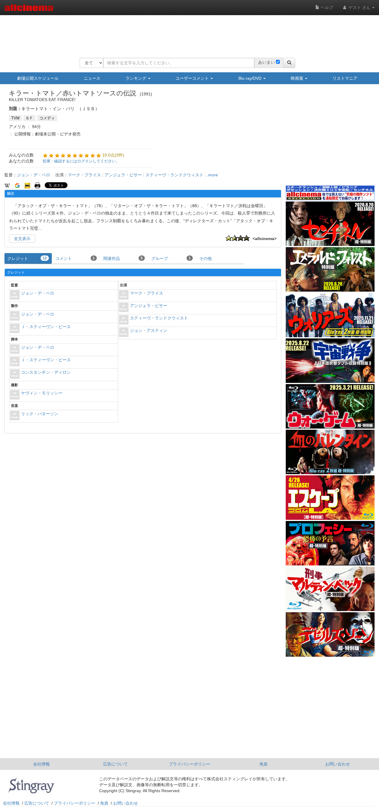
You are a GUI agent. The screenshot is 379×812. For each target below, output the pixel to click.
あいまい (266, 62)
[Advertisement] (187, 32)
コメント (75, 258)
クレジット (27, 258)
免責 (263, 764)
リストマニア (345, 78)
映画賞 (297, 78)
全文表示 (22, 238)
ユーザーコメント (193, 78)
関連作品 (123, 258)
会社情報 (41, 764)
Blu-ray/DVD (250, 78)
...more (211, 174)
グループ (171, 258)
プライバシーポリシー (189, 764)
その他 (205, 258)
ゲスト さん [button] (359, 7)
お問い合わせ (337, 764)
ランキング (136, 78)
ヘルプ (326, 7)
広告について (115, 764)
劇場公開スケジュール (38, 78)
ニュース (92, 78)
